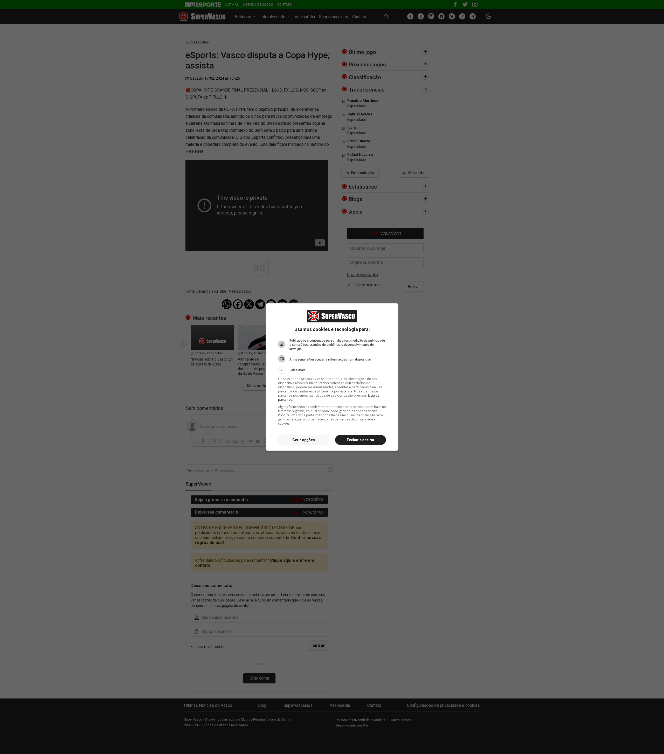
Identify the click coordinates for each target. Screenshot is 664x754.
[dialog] (332, 377)
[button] (332, 370)
